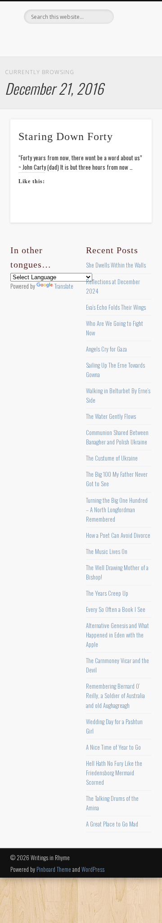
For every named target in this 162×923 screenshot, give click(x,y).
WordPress (92, 869)
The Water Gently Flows (111, 416)
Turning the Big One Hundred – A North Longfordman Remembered (117, 509)
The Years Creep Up (107, 593)
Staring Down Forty (65, 136)
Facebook (43, 39)
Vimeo (98, 39)
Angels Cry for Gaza (106, 348)
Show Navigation (131, 80)
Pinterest (79, 39)
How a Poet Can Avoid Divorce (118, 535)
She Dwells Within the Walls (116, 264)
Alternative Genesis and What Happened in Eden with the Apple (117, 635)
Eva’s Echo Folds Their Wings (116, 307)
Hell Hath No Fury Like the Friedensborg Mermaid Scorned (114, 773)
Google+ (116, 39)
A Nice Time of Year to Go (113, 747)
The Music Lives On (106, 551)
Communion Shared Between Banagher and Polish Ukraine (117, 437)
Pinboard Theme (53, 869)
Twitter (61, 39)
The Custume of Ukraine (112, 457)
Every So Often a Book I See (115, 609)
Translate (63, 285)
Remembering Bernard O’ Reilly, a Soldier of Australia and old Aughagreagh (115, 695)
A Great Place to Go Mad (112, 823)
